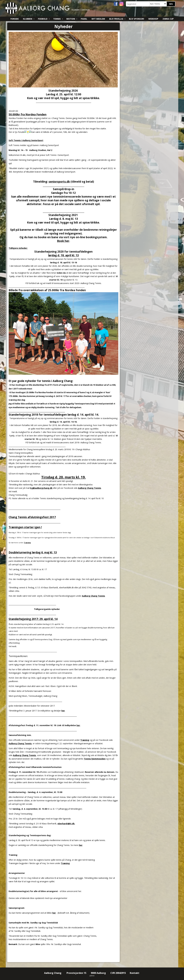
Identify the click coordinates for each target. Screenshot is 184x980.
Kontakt (135, 973)
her (63, 710)
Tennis (57, 18)
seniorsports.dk (59, 181)
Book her (63, 241)
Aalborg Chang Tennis (89, 488)
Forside (14, 18)
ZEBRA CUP (168, 18)
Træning (27, 543)
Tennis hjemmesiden (95, 758)
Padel (84, 18)
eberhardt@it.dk (66, 823)
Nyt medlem (98, 18)
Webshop (153, 18)
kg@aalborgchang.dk (41, 488)
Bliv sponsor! (136, 18)
